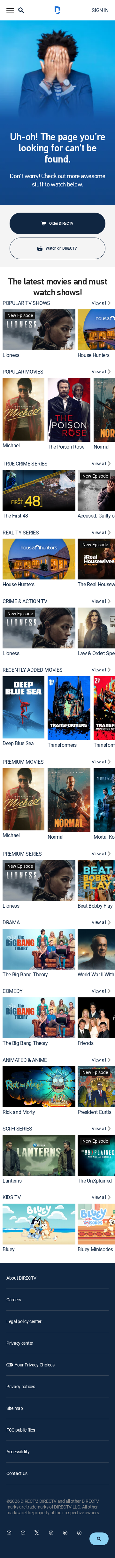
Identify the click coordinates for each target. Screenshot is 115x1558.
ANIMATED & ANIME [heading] (25, 1060)
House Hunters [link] (94, 355)
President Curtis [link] (94, 1111)
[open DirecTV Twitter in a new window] (37, 1532)
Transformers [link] (62, 744)
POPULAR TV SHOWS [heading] (26, 303)
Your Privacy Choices (34, 1365)
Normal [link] (102, 446)
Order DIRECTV (61, 223)
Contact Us (16, 1473)
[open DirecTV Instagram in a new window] (51, 1532)
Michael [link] (11, 445)
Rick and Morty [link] (19, 1111)
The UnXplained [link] (95, 1180)
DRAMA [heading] (11, 922)
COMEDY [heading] (13, 991)
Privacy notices (20, 1386)
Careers (13, 1300)
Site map (14, 1408)
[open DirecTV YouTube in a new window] (65, 1532)
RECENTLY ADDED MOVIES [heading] (32, 670)
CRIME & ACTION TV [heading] (25, 601)
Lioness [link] (11, 355)
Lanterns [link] (12, 1180)
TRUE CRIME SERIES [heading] (25, 463)
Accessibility (17, 1451)
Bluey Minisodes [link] (95, 1249)
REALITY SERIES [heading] (21, 532)
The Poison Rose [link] (66, 446)
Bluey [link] (8, 1249)
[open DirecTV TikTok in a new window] (79, 1532)
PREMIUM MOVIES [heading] (23, 762)
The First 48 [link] (15, 515)
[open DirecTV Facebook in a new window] (23, 1532)
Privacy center (19, 1343)
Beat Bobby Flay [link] (95, 905)
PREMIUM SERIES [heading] (22, 854)
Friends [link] (86, 1043)
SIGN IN (100, 10)
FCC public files (20, 1430)
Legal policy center (24, 1321)
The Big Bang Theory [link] (25, 974)
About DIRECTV (21, 1278)
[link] (39, 329)
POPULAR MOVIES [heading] (23, 371)
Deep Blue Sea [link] (18, 743)
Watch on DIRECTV (61, 248)
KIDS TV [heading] (12, 1197)
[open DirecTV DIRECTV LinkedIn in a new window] (9, 1532)
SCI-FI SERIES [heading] (17, 1128)
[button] (10, 10)
